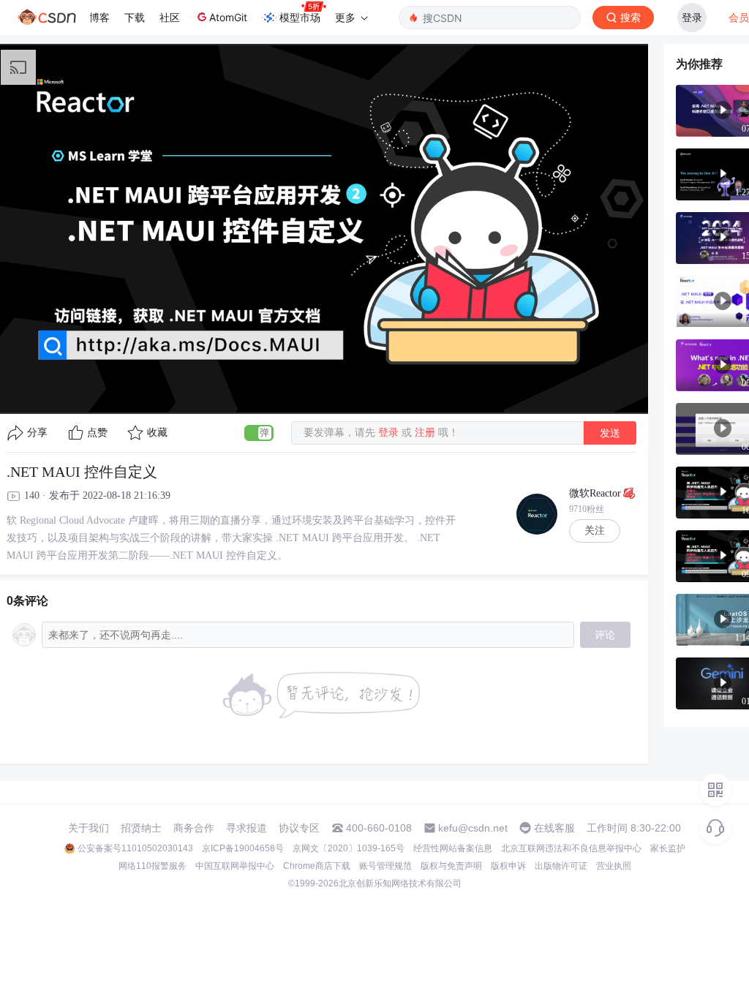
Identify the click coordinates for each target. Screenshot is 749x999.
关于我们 (88, 828)
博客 (99, 17)
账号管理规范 (385, 866)
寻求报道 (246, 828)
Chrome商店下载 (316, 866)
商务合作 (193, 828)
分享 (37, 432)
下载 (134, 17)
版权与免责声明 (451, 866)
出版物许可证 (561, 866)
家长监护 (667, 848)
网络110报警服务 (152, 866)
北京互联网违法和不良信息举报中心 (571, 848)
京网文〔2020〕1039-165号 (348, 848)
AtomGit (228, 17)
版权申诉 (508, 866)
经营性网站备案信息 (452, 848)
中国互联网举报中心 (234, 866)
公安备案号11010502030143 (135, 848)
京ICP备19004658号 (243, 848)
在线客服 (554, 828)
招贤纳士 (141, 828)
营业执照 (613, 866)
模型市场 (299, 17)
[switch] (259, 433)
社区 (169, 17)
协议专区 (299, 828)
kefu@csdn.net (473, 828)
